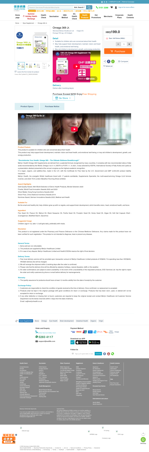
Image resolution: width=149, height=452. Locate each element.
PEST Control (96, 379)
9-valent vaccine (43, 368)
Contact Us (58, 448)
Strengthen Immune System (83, 381)
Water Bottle (63, 375)
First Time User (114, 383)
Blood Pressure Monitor (45, 390)
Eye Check (23, 391)
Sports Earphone (97, 404)
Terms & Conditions (75, 448)
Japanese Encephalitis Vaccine (47, 382)
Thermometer (42, 393)
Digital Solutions (81, 449)
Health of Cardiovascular (83, 388)
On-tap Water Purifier (66, 368)
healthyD (61, 449)
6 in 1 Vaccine (43, 377)
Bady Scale (42, 395)
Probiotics (78, 370)
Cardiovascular (24, 377)
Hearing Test (23, 392)
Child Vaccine (43, 367)
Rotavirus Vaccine (44, 380)
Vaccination (113, 368)
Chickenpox (42, 379)
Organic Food (114, 374)
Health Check (114, 367)
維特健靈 (78, 11)
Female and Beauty (81, 385)
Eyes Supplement (26, 321)
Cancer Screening (25, 385)
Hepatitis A (42, 374)
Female (22, 368)
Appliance (95, 367)
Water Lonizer (64, 380)
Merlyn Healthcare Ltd (66, 31)
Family (54, 449)
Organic (93, 321)
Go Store (63, 97)
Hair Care (78, 393)
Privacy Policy (88, 448)
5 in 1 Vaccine (43, 375)
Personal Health (114, 372)
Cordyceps (79, 372)
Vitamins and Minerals (82, 379)
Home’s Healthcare (115, 370)
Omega (44, 321)
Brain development (67, 321)
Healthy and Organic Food (100, 380)
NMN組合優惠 (50, 11)
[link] (24, 430)
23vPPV (41, 370)
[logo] (20, 11)
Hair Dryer (95, 393)
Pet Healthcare (97, 372)
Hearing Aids (42, 396)
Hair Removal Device (99, 395)
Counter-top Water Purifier (67, 370)
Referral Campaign (128, 2)
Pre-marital (23, 379)
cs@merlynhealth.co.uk (33, 301)
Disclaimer (97, 448)
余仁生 (59, 11)
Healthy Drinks (97, 382)
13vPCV (41, 372)
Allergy (22, 382)
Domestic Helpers (25, 387)
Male (21, 375)
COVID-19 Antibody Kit (26, 374)
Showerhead (63, 377)
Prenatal (22, 380)
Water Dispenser (64, 367)
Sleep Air (95, 377)
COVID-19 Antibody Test (26, 372)
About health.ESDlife (25, 448)
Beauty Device (97, 390)
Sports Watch (96, 402)
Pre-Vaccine (23, 370)
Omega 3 (78, 377)
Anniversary (46, 449)
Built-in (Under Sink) (65, 372)
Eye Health (53, 321)
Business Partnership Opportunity (43, 448)
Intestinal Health (82, 321)
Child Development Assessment (28, 396)
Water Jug (63, 374)
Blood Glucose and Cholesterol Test (49, 391)
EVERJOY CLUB (114, 2)
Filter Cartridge (64, 379)
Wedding (38, 449)
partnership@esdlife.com (29, 416)
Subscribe (98, 353)
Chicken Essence (81, 368)
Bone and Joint (80, 390)
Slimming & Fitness (81, 387)
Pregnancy (79, 395)
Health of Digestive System (83, 383)
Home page (17, 16)
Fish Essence (79, 375)
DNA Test (22, 389)
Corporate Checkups (25, 397)
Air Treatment (96, 368)
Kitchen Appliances (98, 370)
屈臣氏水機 (40, 11)
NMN (77, 367)
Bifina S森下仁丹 (88, 11)
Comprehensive (24, 367)
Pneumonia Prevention (99, 375)
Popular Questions (115, 384)
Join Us (66, 448)
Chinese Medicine (25, 394)
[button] (48, 65)
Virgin (101, 321)
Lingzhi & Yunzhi (80, 374)
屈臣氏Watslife (68, 11)
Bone (37, 321)
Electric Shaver (97, 391)
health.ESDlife (70, 449)
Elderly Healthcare (98, 374)
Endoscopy (23, 384)
